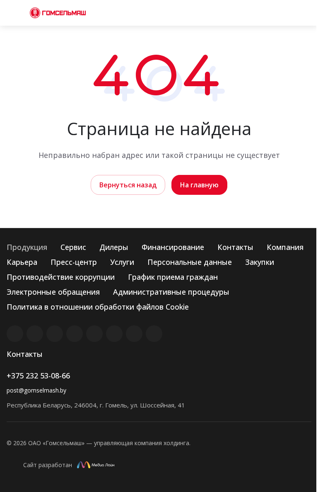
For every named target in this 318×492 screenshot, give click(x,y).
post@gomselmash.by (36, 390)
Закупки (259, 262)
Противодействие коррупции (61, 277)
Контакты (235, 247)
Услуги (122, 262)
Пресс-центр (74, 262)
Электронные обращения (53, 292)
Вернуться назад (128, 184)
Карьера (22, 262)
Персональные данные (189, 262)
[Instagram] (54, 333)
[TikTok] (134, 333)
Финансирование (173, 247)
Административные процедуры (171, 292)
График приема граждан (173, 277)
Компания (285, 247)
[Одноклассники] (114, 333)
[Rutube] (34, 333)
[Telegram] (74, 333)
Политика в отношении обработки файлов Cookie (98, 307)
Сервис (73, 247)
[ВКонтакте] (15, 333)
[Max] (154, 333)
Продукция (27, 247)
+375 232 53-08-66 (38, 376)
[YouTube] (94, 333)
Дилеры (113, 247)
